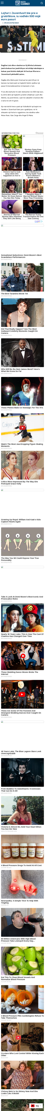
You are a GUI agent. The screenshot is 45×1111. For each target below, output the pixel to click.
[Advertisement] (22, 126)
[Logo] (22, 3)
